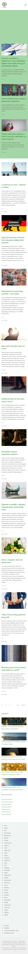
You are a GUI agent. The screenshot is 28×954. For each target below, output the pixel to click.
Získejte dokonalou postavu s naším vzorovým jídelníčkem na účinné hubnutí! (14, 136)
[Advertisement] (14, 29)
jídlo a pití (4, 152)
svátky (3, 475)
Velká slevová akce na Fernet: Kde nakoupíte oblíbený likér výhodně (13, 240)
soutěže (3, 370)
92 (17, 705)
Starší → (24, 705)
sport (3, 79)
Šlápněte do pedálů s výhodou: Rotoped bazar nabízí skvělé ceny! (14, 507)
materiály (4, 691)
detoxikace (4, 585)
